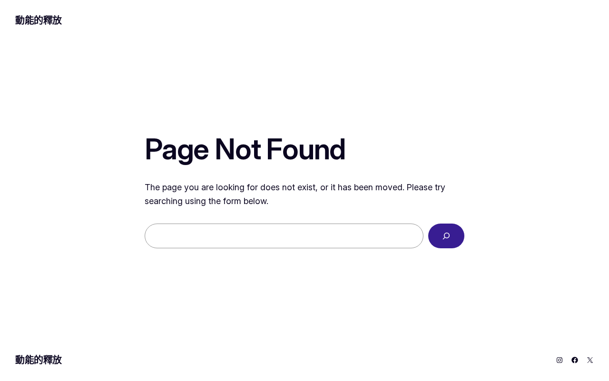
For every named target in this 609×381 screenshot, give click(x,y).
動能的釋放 (38, 20)
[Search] (446, 236)
